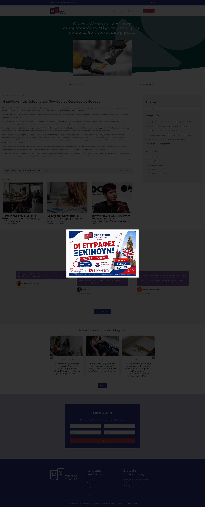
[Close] (136, 232)
